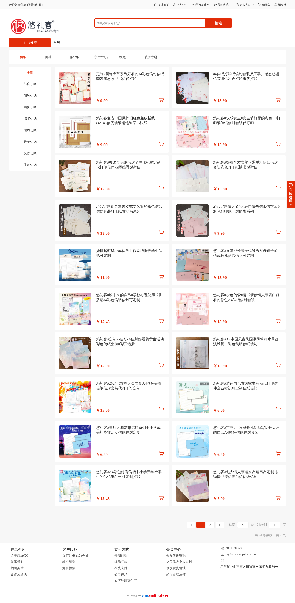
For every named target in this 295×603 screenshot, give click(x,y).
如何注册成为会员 (75, 555)
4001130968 (234, 548)
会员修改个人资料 (179, 562)
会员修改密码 (176, 555)
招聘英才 (17, 568)
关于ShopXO (19, 555)
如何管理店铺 (176, 574)
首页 (56, 42)
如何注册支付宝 (125, 580)
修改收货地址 (176, 568)
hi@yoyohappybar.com (241, 554)
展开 (291, 194)
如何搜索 (68, 568)
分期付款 (120, 555)
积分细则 (68, 562)
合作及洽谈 (19, 574)
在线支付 (120, 568)
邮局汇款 (120, 562)
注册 (39, 4)
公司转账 (120, 574)
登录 (31, 4)
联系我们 (17, 562)
